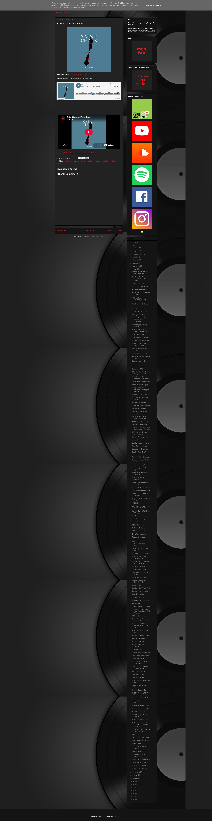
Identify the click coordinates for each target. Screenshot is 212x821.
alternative (70, 161)
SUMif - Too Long (138, 283)
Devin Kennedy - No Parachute (139, 686)
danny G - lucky (137, 440)
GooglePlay (91, 153)
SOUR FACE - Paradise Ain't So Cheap (140, 667)
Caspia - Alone (137, 603)
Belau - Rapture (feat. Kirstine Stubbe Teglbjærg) (139, 319)
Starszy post (114, 231)
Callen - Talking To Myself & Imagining (141, 512)
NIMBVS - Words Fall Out (141, 424)
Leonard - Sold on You (140, 449)
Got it (158, 5)
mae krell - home (138, 334)
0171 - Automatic (138, 525)
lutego (135, 778)
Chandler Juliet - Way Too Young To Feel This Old (141, 373)
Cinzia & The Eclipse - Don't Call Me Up (140, 417)
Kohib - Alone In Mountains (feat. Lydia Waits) (140, 278)
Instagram (79, 74)
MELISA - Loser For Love (141, 553)
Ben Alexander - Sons (139, 309)
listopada (136, 251)
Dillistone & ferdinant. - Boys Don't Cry (140, 581)
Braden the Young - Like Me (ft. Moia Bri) (140, 562)
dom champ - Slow (138, 366)
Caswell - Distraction (139, 671)
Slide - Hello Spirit (138, 528)
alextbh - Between (138, 638)
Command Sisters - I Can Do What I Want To (141, 507)
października (137, 254)
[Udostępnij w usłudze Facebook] (86, 158)
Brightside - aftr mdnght (140, 709)
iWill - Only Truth (138, 677)
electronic (81, 161)
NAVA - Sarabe (137, 751)
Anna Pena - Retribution (140, 289)
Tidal (85, 153)
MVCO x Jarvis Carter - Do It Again (140, 662)
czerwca (136, 266)
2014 (133, 797)
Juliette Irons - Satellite (140, 591)
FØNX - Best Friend (139, 616)
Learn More (149, 5)
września (136, 257)
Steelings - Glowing (139, 577)
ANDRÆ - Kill (136, 503)
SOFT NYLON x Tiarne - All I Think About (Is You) (140, 543)
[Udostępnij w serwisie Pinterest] (88, 158)
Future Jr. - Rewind (139, 566)
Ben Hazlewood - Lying (140, 385)
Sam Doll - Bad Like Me (140, 286)
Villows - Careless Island (140, 706)
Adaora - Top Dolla (138, 641)
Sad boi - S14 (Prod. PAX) (141, 588)
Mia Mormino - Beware (140, 337)
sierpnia (136, 260)
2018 (133, 785)
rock (111, 161)
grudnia (135, 248)
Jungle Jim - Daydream (140, 465)
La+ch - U (135, 734)
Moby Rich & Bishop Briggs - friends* (139, 344)
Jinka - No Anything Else (140, 762)
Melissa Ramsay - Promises (138, 478)
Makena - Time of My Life (141, 405)
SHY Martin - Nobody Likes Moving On (139, 433)
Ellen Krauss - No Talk (140, 768)
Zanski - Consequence (140, 437)
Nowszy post (63, 231)
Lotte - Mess (136, 585)
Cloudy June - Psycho (139, 315)
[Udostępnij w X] (84, 158)
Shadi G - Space (138, 658)
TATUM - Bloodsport (139, 765)
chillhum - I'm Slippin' (139, 569)
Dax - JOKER (136, 743)
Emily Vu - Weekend (139, 534)
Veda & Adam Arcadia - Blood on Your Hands (140, 378)
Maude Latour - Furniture (141, 652)
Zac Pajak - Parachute (140, 312)
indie (89, 161)
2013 (133, 800)
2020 (133, 245)
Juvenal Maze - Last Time (141, 490)
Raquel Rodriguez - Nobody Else (139, 538)
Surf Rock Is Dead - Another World (139, 747)
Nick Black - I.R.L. (138, 674)
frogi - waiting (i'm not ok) (141, 487)
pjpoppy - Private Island (140, 655)
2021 (133, 242)
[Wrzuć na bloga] (81, 158)
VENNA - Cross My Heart (141, 635)
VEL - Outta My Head (139, 402)
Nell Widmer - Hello (139, 712)
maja (134, 269)
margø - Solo (136, 649)
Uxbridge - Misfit (138, 594)
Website (85, 74)
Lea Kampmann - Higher (140, 443)
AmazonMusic (79, 153)
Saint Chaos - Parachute (140, 600)
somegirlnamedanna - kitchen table (140, 557)
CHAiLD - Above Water (140, 421)
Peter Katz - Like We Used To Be (139, 755)
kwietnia (136, 772)
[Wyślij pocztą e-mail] (79, 158)
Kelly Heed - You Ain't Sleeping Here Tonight (140, 330)
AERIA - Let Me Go (138, 597)
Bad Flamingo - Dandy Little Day (140, 716)
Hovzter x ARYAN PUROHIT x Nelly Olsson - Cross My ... (140, 299)
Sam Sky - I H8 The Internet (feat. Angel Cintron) (140, 625)
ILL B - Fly (135, 516)
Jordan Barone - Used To (141, 606)
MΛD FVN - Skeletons (139, 446)
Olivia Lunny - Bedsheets (141, 382)
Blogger (117, 816)
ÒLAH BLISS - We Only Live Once (140, 494)
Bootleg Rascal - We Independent (139, 453)
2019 (133, 782)
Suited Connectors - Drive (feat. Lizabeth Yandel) (141, 428)
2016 (133, 791)
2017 (133, 788)
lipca (134, 263)
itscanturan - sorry (138, 519)
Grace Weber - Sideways (141, 457)
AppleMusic (65, 153)
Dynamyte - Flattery (139, 408)
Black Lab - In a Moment (140, 394)
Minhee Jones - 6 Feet (140, 720)
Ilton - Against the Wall (140, 698)
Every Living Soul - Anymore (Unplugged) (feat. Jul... (140, 389)
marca (135, 775)
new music (104, 161)
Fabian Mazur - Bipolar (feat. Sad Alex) (140, 272)
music (96, 161)
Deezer (72, 153)
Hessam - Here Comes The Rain (140, 473)
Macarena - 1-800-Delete (141, 759)
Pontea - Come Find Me (140, 340)
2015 (133, 794)
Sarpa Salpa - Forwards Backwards (140, 620)
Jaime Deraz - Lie (138, 522)
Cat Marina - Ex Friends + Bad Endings (141, 730)
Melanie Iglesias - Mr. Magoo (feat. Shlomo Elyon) (140, 724)
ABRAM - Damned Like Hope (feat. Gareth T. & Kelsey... (141, 611)
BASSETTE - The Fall (139, 353)
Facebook (72, 74)
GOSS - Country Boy (139, 690)
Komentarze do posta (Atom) (94, 236)
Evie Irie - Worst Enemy (140, 740)
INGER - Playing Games (140, 531)
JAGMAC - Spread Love (140, 737)
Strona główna (88, 231)
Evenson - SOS (137, 369)
